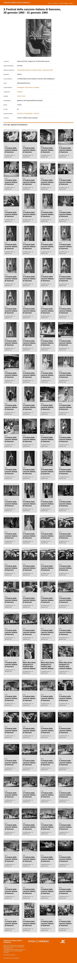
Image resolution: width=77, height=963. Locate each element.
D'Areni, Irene (21, 96)
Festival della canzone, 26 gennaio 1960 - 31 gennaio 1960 (35, 70)
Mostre (71, 3)
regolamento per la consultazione (11, 958)
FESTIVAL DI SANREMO (24, 113)
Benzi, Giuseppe (34, 87)
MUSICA (36, 113)
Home (49, 3)
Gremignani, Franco (23, 87)
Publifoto (19, 92)
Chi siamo (54, 3)
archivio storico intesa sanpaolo (17, 2)
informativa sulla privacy (9, 954)
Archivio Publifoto (63, 3)
